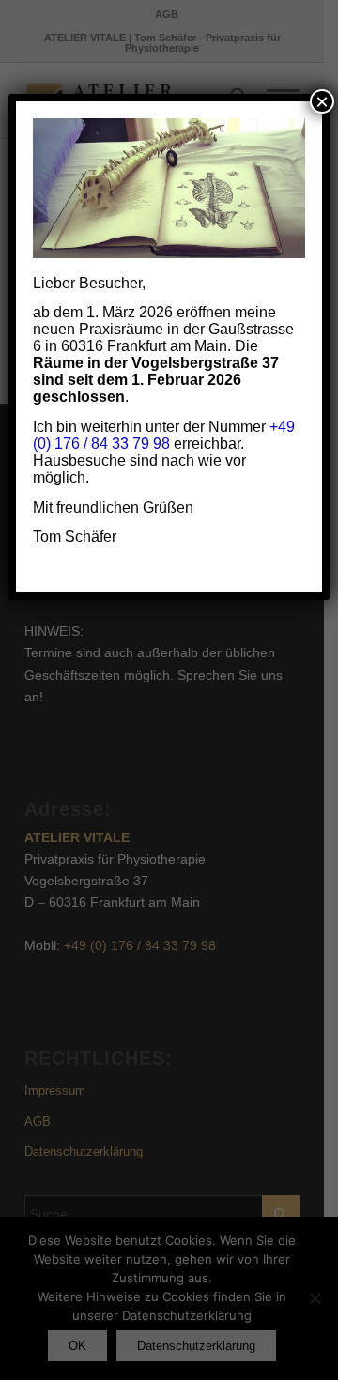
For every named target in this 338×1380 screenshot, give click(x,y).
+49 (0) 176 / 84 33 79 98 (164, 435)
